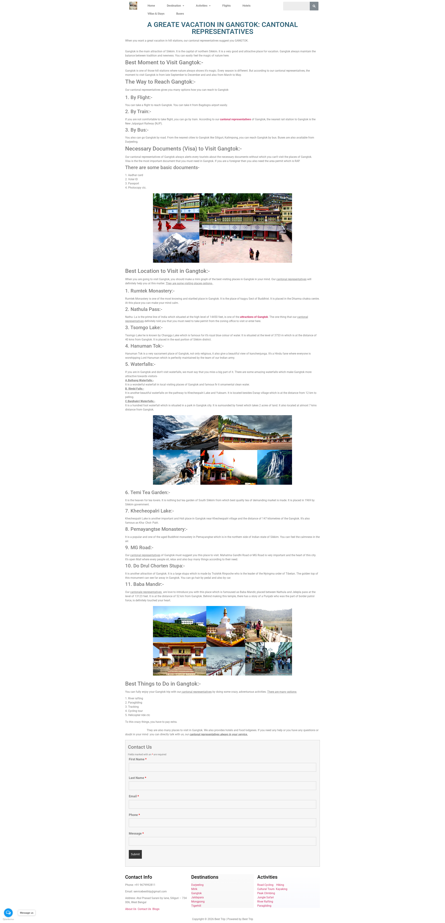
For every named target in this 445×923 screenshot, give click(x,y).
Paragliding (264, 905)
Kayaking (281, 889)
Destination (174, 5)
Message (136, 833)
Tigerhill (196, 905)
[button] (175, 6)
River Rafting (265, 901)
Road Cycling (265, 885)
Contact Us (144, 909)
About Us (130, 909)
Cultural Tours (265, 889)
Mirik (194, 889)
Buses (180, 13)
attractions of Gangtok (253, 317)
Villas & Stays (156, 13)
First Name (138, 759)
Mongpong (198, 901)
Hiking (280, 885)
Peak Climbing (266, 893)
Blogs (155, 909)
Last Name (137, 778)
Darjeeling (197, 885)
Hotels (246, 5)
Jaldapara (197, 897)
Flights (226, 5)
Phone (134, 815)
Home (151, 5)
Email (134, 796)
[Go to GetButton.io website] (8, 919)
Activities (201, 5)
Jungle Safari (265, 897)
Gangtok (196, 893)
